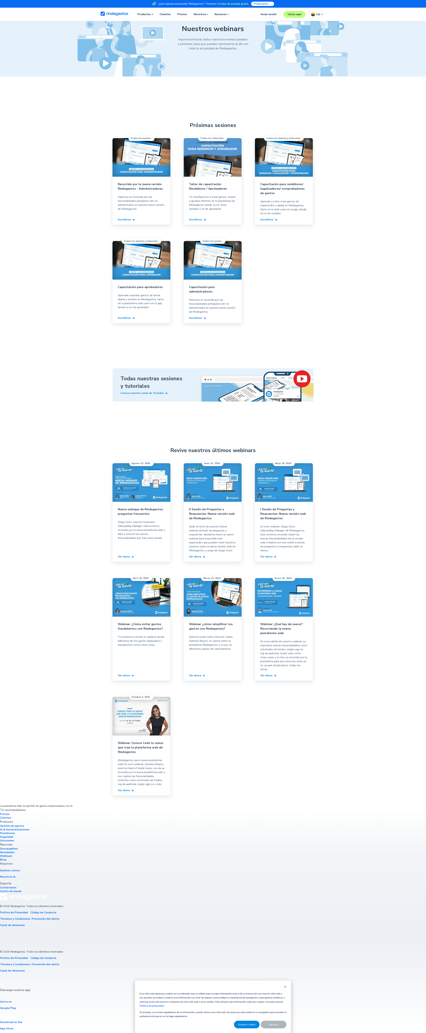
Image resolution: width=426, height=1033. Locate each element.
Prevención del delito (46, 919)
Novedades (7, 852)
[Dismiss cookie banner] (285, 987)
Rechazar (273, 1024)
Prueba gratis (262, 3)
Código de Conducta (43, 912)
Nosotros (200, 14)
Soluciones (7, 840)
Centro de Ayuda (10, 891)
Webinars (6, 856)
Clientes (165, 14)
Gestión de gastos (12, 826)
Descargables (9, 849)
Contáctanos (8, 887)
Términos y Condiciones (15, 919)
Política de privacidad (152, 1005)
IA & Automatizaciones (14, 829)
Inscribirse (125, 219)
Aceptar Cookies (247, 1024)
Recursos (221, 14)
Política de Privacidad (14, 912)
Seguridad (6, 837)
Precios (182, 14)
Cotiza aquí (294, 14)
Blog (3, 859)
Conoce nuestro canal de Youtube (142, 393)
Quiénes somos (10, 870)
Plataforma (7, 833)
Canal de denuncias (12, 925)
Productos (144, 14)
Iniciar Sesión (269, 14)
